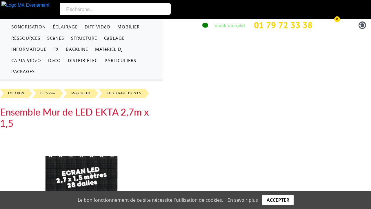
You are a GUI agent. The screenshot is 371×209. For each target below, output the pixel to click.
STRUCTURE (84, 38)
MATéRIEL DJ (109, 49)
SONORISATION (28, 27)
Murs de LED (80, 93)
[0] (331, 24)
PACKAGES (23, 71)
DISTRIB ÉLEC (83, 60)
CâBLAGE (114, 38)
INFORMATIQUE (28, 49)
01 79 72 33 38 (283, 24)
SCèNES (55, 38)
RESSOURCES (25, 38)
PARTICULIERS (120, 60)
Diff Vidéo (47, 93)
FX (56, 49)
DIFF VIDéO (97, 27)
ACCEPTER (278, 200)
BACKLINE (77, 49)
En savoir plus (243, 200)
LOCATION (16, 93)
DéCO (54, 60)
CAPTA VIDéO (26, 60)
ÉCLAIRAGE (65, 27)
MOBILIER (128, 27)
